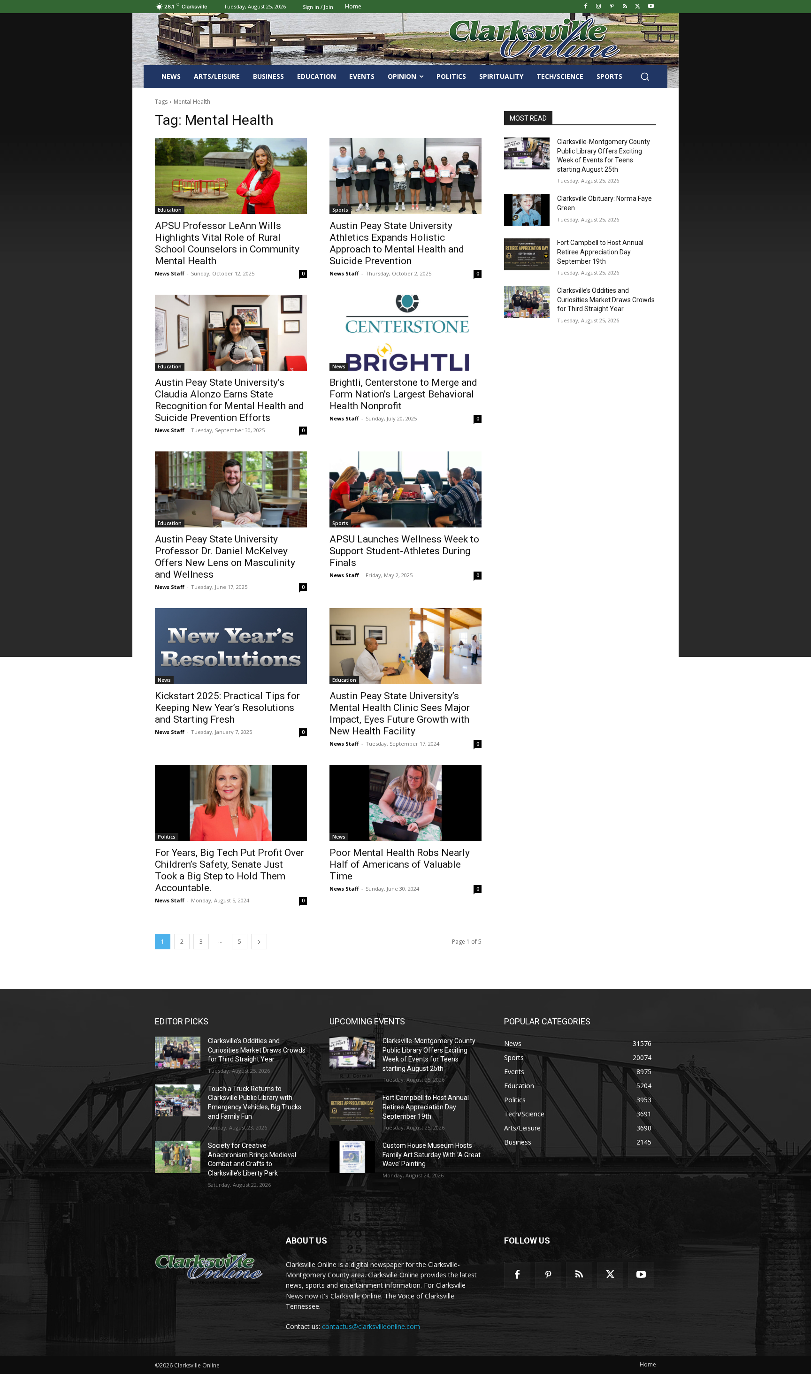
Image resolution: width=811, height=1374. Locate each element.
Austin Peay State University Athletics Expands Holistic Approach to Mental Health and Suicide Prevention (396, 243)
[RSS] (625, 6)
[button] (645, 76)
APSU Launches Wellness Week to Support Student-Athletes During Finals (404, 551)
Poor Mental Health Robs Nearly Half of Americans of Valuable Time (399, 864)
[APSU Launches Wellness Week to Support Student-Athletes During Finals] (405, 489)
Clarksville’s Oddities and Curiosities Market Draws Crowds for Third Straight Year (606, 300)
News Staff (169, 273)
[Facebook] (585, 6)
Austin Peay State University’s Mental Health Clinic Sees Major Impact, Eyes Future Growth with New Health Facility (399, 713)
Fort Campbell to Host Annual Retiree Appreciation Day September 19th (600, 252)
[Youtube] (650, 6)
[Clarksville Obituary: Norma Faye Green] (527, 210)
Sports (340, 209)
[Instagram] (598, 6)
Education (170, 209)
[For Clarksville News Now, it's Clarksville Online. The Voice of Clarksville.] (209, 1267)
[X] (637, 6)
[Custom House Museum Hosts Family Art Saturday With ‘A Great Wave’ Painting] (352, 1157)
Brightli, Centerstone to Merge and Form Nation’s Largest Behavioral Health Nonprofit (403, 394)
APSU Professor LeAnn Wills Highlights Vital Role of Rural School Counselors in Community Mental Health (227, 243)
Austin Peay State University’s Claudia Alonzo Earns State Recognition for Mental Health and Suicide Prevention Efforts (229, 400)
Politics (167, 836)
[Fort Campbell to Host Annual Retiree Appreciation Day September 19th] (527, 254)
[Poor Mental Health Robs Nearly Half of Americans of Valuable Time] (405, 803)
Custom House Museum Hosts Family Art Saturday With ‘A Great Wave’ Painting (432, 1155)
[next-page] (259, 941)
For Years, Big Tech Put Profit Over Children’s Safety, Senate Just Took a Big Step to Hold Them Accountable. (229, 870)
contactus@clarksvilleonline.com (371, 1326)
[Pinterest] (611, 6)
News (338, 366)
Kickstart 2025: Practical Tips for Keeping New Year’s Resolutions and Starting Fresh (227, 707)
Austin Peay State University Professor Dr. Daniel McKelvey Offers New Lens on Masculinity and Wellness (225, 557)
